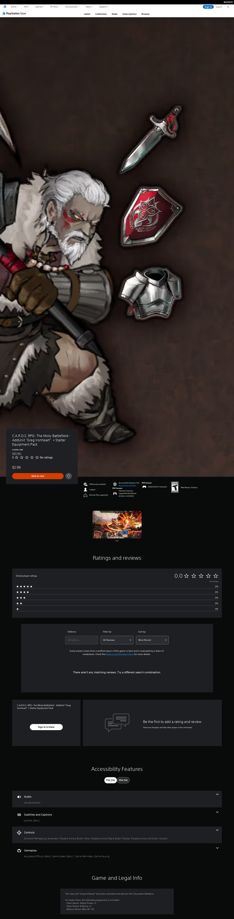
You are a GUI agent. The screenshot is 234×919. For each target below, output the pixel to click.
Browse (145, 14)
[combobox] (81, 640)
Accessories (71, 6)
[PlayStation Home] (5, 6)
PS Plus (53, 6)
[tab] (110, 780)
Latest (87, 14)
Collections (101, 14)
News (88, 6)
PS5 (26, 6)
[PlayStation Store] (15, 13)
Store (13, 6)
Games (38, 6)
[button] (127, 485)
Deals (114, 14)
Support (103, 6)
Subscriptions (129, 14)
